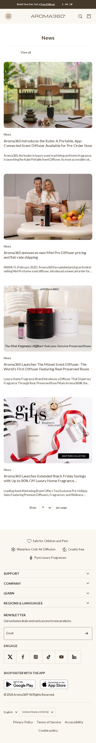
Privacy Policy (23, 722)
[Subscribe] (86, 633)
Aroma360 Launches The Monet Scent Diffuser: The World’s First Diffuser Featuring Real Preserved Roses (46, 366)
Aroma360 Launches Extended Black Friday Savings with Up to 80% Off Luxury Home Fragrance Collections (45, 478)
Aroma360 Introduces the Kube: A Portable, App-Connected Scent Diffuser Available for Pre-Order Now (48, 143)
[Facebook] (23, 657)
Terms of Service (49, 722)
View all (26, 52)
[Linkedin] (74, 657)
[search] (80, 16)
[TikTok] (48, 657)
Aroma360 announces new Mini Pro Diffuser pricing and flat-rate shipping (45, 254)
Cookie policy (48, 730)
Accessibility (74, 722)
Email (10, 633)
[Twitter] (10, 657)
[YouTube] (61, 657)
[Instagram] (35, 657)
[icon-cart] (89, 16)
